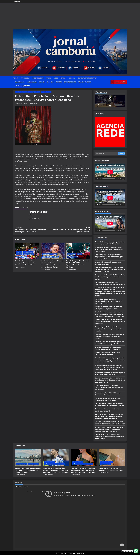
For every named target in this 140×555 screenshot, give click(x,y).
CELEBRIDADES (19, 82)
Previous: (30, 229)
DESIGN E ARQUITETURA (22, 86)
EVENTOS (19, 254)
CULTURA (19, 252)
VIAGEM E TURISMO (84, 82)
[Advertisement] (70, 17)
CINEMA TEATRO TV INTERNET (86, 78)
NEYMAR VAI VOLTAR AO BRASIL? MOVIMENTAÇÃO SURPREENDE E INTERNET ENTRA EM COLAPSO (109, 301)
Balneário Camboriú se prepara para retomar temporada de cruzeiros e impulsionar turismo (109, 336)
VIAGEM (15, 78)
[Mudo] (120, 179)
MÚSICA (48, 78)
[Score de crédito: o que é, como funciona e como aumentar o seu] (112, 457)
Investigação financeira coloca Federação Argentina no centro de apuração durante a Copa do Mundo (109, 249)
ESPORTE (63, 78)
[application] (110, 172)
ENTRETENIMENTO (38, 78)
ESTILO (56, 78)
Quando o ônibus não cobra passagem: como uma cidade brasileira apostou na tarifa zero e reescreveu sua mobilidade (110, 360)
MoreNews (72, 553)
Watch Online (120, 82)
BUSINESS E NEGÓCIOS (46, 82)
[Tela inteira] (123, 179)
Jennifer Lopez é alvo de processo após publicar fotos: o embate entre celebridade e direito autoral (109, 437)
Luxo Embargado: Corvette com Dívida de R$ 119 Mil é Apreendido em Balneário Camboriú (77, 264)
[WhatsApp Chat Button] (136, 551)
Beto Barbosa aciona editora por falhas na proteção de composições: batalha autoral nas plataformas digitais (52, 264)
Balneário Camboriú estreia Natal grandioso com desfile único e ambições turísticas (25, 263)
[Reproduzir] (97, 179)
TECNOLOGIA (25, 78)
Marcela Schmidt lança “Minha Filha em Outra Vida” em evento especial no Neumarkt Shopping (110, 277)
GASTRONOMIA (31, 82)
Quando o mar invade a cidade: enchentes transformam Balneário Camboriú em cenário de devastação (110, 321)
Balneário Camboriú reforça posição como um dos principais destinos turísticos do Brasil (28, 470)
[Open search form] (108, 82)
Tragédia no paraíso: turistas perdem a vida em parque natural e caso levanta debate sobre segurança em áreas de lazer (109, 416)
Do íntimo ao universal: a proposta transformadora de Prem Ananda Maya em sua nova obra (109, 387)
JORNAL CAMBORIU (21, 103)
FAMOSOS (72, 78)
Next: (71, 229)
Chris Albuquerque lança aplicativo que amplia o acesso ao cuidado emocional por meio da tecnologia (108, 257)
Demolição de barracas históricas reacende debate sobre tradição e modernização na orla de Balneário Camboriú (110, 269)
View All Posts (34, 218)
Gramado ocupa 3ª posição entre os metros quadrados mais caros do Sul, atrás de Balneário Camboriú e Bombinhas (109, 429)
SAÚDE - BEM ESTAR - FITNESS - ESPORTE (54, 464)
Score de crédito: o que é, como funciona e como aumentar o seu (111, 469)
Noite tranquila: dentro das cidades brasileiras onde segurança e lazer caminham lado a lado (110, 329)
